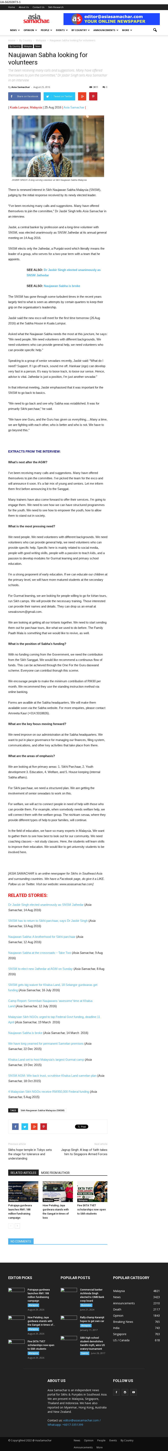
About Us (24, 7)
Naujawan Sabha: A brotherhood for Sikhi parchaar (41, 936)
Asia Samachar (20, 87)
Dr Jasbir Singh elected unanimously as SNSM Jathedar (46, 904)
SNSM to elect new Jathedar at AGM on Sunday (40, 968)
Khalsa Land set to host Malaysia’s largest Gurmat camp (46, 1059)
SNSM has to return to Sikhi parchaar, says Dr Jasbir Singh (48, 920)
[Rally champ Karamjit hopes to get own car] (69, 1321)
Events (60, 30)
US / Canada (121, 1340)
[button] (155, 30)
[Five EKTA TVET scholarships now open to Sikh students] (92, 1191)
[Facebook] (116, 1392)
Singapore (119, 1334)
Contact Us (38, 7)
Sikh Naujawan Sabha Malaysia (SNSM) (43, 1110)
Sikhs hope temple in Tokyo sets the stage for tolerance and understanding (30, 1154)
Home (11, 7)
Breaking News (123, 1322)
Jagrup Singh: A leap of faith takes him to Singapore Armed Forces (84, 1152)
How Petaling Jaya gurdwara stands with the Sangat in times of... (41, 1321)
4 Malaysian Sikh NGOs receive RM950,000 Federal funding (48, 1091)
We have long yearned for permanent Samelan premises (46, 1043)
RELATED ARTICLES (23, 1172)
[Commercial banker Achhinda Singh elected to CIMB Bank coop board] (69, 1293)
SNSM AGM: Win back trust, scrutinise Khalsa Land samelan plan (52, 1075)
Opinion (29, 30)
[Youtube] (133, 1392)
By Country (79, 30)
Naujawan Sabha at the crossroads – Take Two (39, 952)
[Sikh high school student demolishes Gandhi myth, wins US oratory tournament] (69, 1341)
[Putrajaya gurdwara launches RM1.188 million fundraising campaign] (23, 1191)
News (13, 30)
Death (117, 1309)
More (125, 30)
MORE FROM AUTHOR (55, 1172)
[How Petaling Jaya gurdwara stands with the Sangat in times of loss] (58, 1191)
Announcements (104, 30)
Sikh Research (56, 7)
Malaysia (28, 46)
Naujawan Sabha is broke (62, 286)
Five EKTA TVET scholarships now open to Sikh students (91, 1209)
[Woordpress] (125, 1392)
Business (86, 1305)
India (116, 1328)
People (45, 30)
